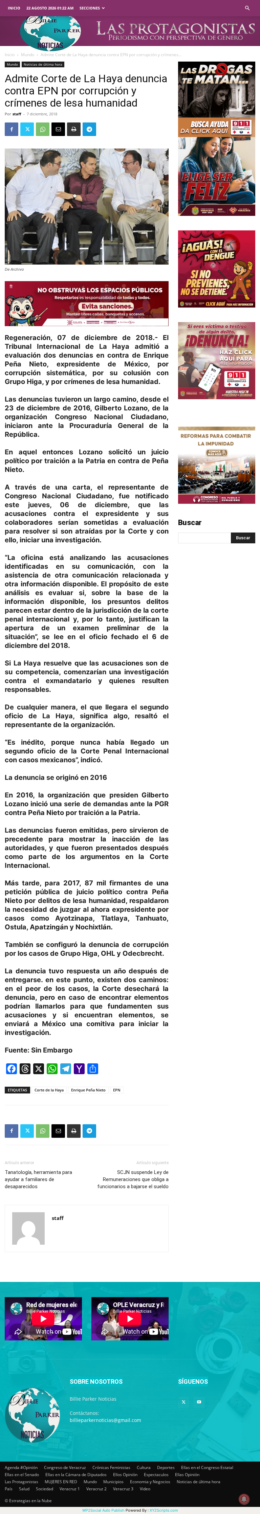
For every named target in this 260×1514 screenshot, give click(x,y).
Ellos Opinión (125, 1474)
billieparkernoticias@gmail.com (105, 1420)
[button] (247, 8)
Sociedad (44, 1489)
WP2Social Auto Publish (103, 1510)
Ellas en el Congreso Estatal (207, 1467)
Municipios (113, 1482)
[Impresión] (74, 129)
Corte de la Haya (49, 1089)
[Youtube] (199, 1402)
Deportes (166, 1467)
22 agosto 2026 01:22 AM (49, 7)
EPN (117, 1089)
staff (17, 113)
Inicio (14, 7)
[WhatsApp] (42, 129)
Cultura (144, 1467)
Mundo (27, 55)
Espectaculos (156, 1474)
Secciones (90, 7)
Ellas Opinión (187, 1474)
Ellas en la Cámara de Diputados (76, 1474)
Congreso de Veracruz (65, 1467)
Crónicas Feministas (111, 1467)
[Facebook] (11, 129)
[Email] (58, 129)
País (9, 1489)
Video (145, 1489)
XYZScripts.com (164, 1510)
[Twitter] (27, 129)
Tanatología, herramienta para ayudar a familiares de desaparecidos (38, 1179)
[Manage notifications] (244, 1499)
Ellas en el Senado (22, 1474)
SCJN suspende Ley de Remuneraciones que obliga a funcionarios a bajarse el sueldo (133, 1179)
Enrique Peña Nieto (88, 1089)
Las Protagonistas (21, 1482)
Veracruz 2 (96, 1489)
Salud (24, 1489)
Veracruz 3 (123, 1489)
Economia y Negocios (150, 1482)
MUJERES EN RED (61, 1482)
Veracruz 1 (70, 1489)
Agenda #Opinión (21, 1467)
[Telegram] (89, 129)
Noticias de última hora (43, 64)
